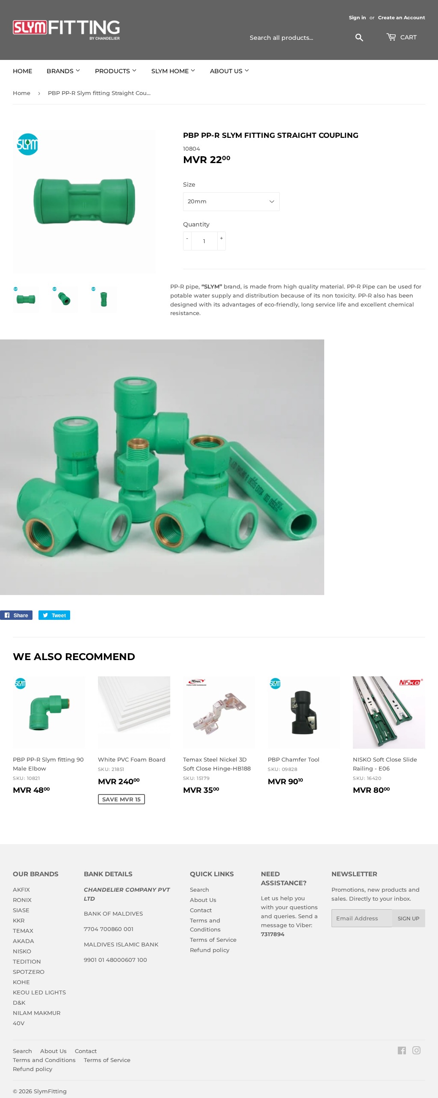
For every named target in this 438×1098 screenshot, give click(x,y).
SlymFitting (50, 1091)
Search (199, 889)
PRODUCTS (113, 71)
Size (189, 184)
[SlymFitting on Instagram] (416, 1051)
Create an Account (401, 18)
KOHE (21, 982)
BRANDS (61, 71)
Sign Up (409, 918)
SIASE (21, 910)
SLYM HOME (170, 71)
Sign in (357, 18)
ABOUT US (227, 71)
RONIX (22, 899)
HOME (22, 71)
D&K (19, 1002)
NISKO (22, 951)
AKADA (23, 940)
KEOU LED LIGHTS (39, 992)
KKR (18, 920)
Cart (408, 37)
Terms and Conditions (44, 1059)
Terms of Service (213, 939)
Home (21, 92)
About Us (203, 899)
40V (18, 1023)
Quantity (196, 224)
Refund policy (209, 949)
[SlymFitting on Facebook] (401, 1051)
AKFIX (21, 889)
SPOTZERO (28, 971)
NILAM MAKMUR (36, 1012)
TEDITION (27, 961)
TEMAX (23, 930)
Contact (201, 910)
